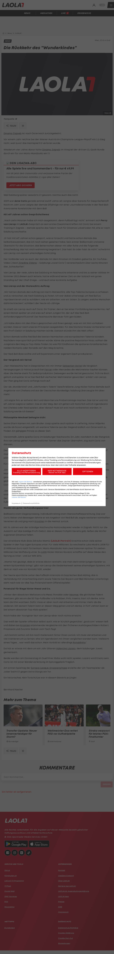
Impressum (16, 503)
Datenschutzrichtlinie (31, 503)
